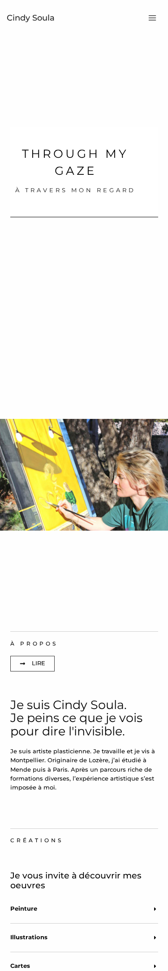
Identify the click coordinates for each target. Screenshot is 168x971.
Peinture (23, 908)
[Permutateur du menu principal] (152, 17)
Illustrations (28, 937)
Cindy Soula (31, 18)
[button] (84, 909)
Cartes (20, 966)
